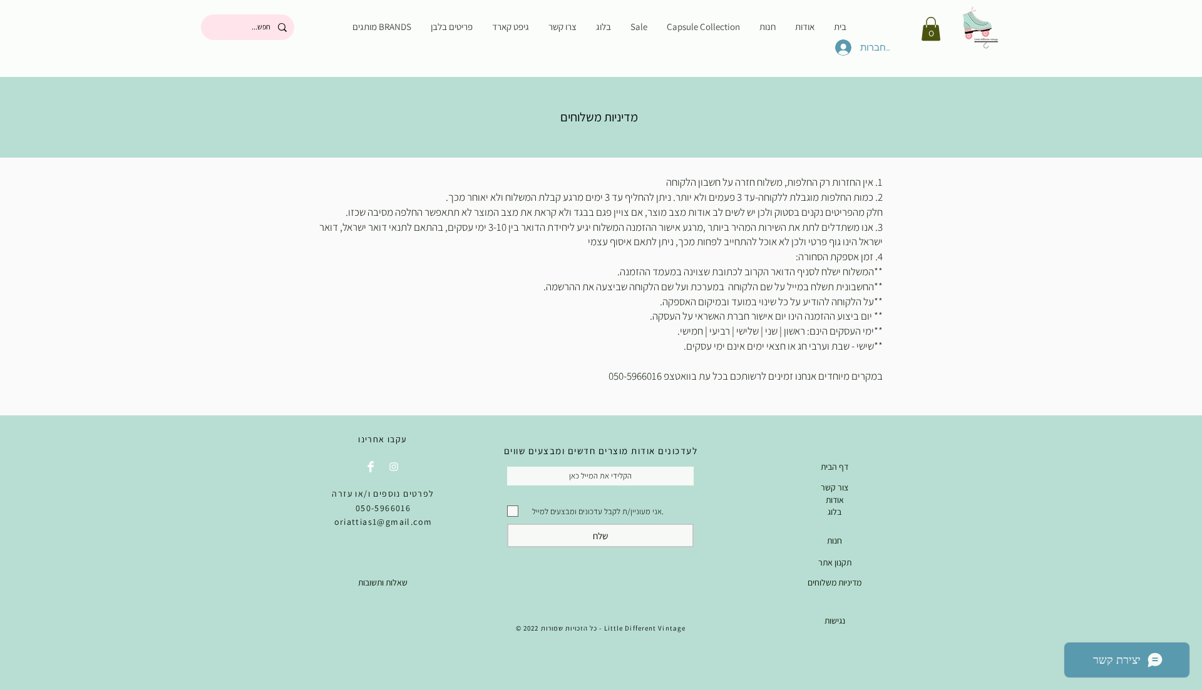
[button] (931, 29)
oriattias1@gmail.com (383, 521)
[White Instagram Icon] (393, 466)
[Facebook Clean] (370, 466)
